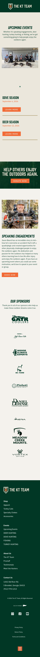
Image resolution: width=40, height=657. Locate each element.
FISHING (7, 540)
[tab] (20, 86)
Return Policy (19, 632)
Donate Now (20, 181)
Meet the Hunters (11, 568)
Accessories (8, 516)
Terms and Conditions (18, 637)
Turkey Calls (8, 508)
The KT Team (9, 557)
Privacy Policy (19, 627)
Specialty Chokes (10, 512)
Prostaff (7, 561)
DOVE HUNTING (10, 536)
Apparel (7, 505)
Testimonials (9, 564)
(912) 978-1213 (10, 589)
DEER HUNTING (10, 533)
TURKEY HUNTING (11, 544)
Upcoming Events (10, 529)
